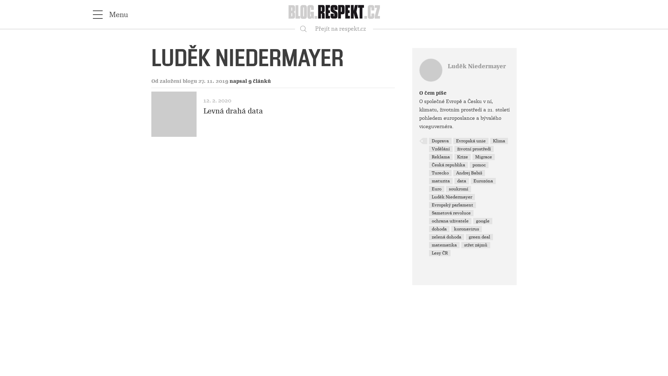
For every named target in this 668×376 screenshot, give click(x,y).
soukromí (458, 189)
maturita (441, 181)
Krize (462, 157)
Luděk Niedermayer (477, 66)
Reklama (441, 157)
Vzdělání (441, 149)
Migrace (483, 157)
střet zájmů (475, 245)
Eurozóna (483, 181)
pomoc (479, 165)
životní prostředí (474, 149)
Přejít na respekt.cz (340, 28)
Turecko (440, 173)
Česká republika (448, 165)
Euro (437, 189)
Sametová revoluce (451, 213)
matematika (444, 245)
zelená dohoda (446, 237)
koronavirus (466, 229)
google (483, 221)
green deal (479, 237)
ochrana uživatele (450, 221)
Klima (499, 141)
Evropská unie (471, 141)
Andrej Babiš (469, 173)
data (461, 181)
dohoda (439, 229)
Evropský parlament (452, 205)
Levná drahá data (233, 111)
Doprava (440, 141)
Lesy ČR (440, 253)
